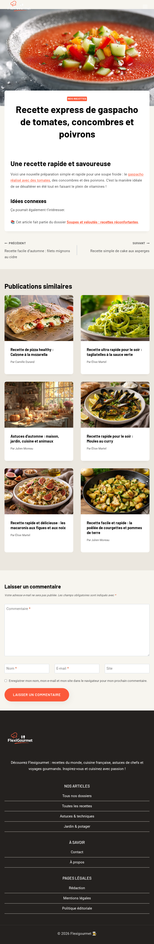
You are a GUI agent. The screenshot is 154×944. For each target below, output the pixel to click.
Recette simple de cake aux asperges (119, 247)
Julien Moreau (24, 448)
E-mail (62, 668)
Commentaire (18, 609)
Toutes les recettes (77, 806)
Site (109, 668)
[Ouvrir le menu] (145, 6)
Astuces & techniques (77, 816)
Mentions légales (77, 898)
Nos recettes (77, 98)
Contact (77, 852)
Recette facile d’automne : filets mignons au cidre (37, 250)
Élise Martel (98, 362)
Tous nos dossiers (77, 796)
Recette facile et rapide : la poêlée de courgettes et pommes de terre (114, 527)
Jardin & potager (77, 826)
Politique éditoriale (77, 908)
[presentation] (39, 318)
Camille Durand (79, 146)
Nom (11, 668)
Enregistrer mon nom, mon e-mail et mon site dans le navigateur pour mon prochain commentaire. (78, 681)
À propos (77, 862)
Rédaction (77, 888)
